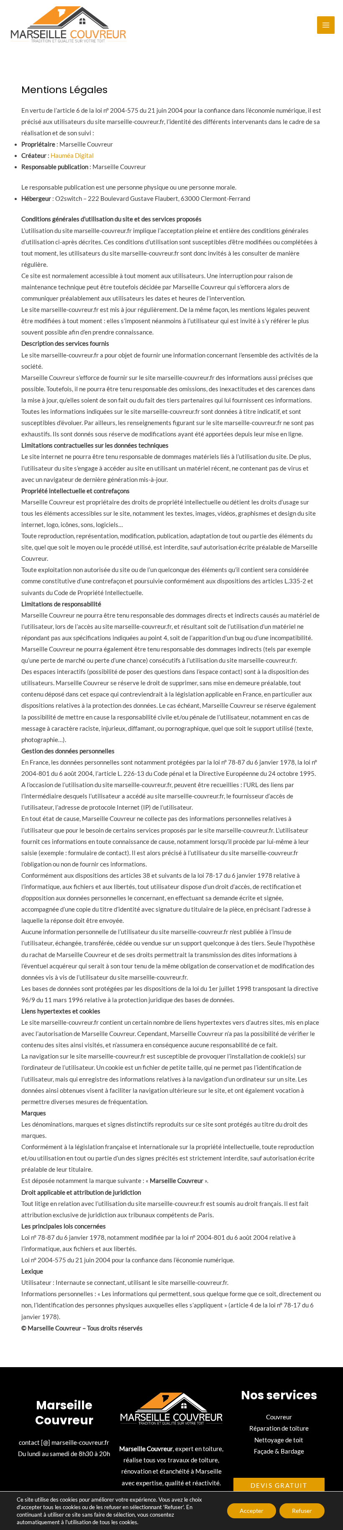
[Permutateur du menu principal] (326, 25)
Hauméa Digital (72, 155)
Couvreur (279, 1417)
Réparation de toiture (279, 1428)
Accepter (252, 1510)
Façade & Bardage (279, 1451)
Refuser (302, 1510)
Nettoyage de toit (278, 1440)
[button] (279, 1485)
